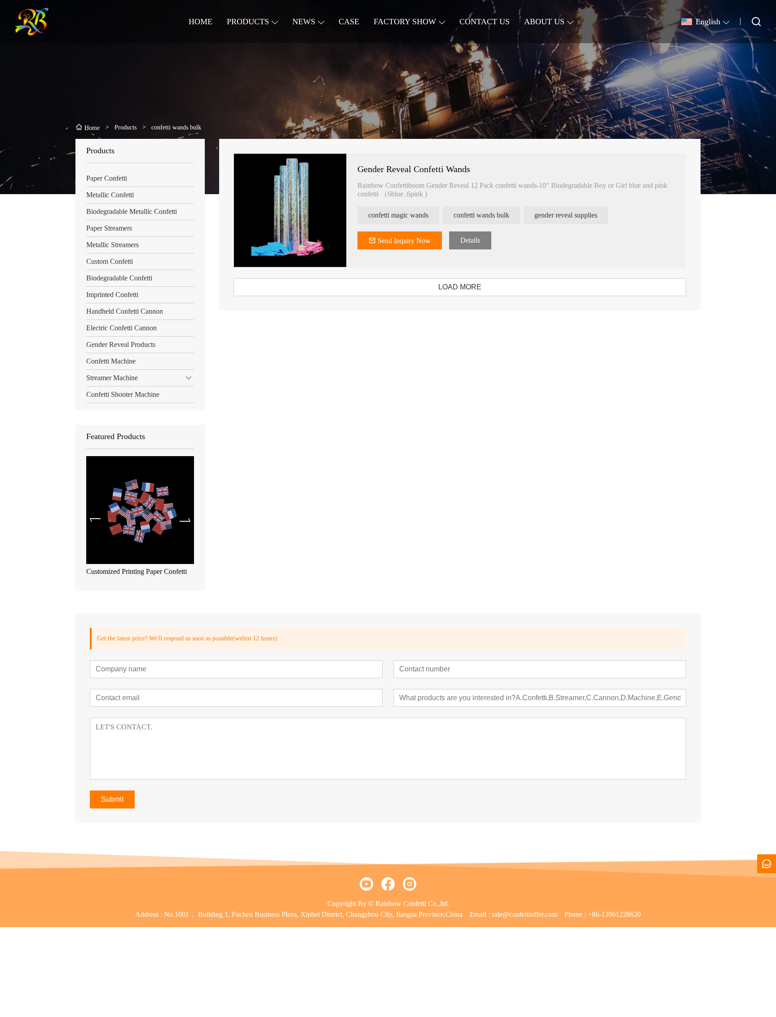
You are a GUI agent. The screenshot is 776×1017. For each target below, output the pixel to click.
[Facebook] (388, 884)
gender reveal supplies (565, 215)
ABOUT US (544, 21)
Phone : (575, 914)
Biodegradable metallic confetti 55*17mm (130, 575)
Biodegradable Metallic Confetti (131, 211)
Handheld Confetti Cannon (124, 311)
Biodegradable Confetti (119, 278)
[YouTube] (366, 884)
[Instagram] (409, 884)
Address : (149, 914)
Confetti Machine (111, 361)
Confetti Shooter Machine (122, 394)
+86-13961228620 (614, 914)
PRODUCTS (248, 21)
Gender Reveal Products (120, 344)
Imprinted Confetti (112, 294)
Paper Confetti (106, 178)
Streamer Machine (112, 378)
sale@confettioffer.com (524, 914)
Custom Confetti (109, 261)
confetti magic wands (398, 215)
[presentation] (95, 520)
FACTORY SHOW (405, 21)
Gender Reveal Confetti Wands (413, 169)
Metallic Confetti (110, 195)
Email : (481, 914)
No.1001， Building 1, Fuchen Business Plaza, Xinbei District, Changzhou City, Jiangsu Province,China (313, 914)
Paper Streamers (109, 228)
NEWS (303, 21)
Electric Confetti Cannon (121, 328)
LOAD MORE (459, 287)
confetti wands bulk (481, 215)
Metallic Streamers (112, 245)
